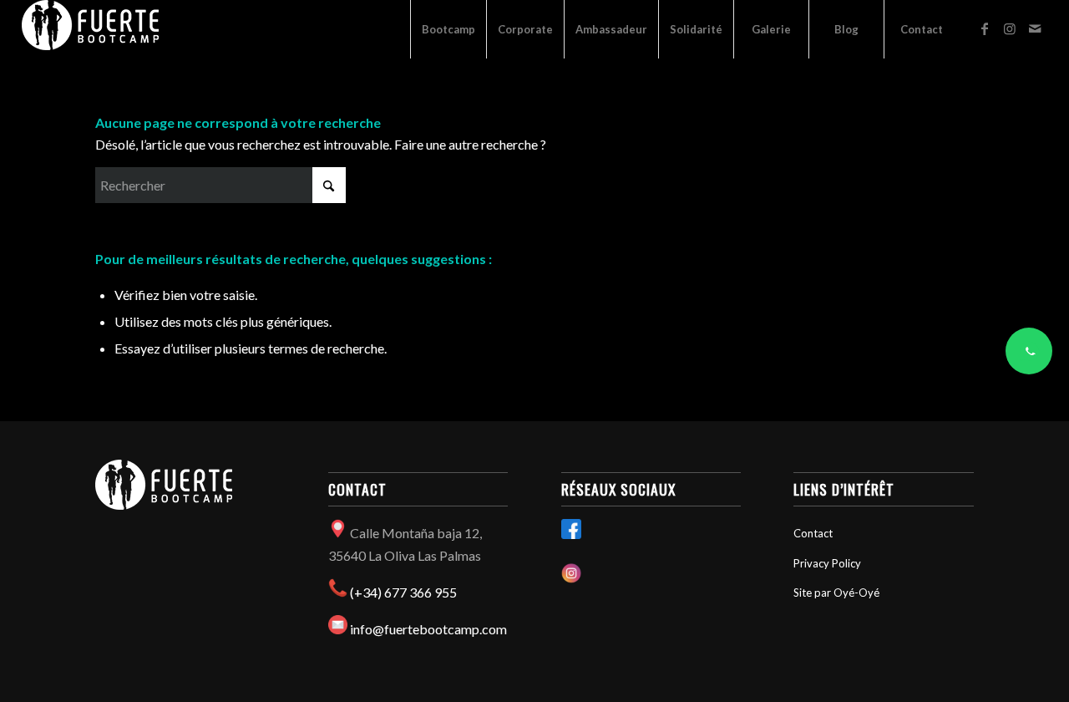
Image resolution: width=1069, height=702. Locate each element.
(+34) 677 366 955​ (403, 592)
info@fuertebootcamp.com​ (428, 629)
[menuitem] (448, 29)
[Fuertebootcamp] (90, 29)
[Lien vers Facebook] (984, 28)
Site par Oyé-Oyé (836, 592)
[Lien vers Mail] (1034, 28)
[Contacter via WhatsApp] (1029, 351)
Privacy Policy (827, 563)
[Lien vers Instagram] (1009, 28)
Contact (813, 533)
